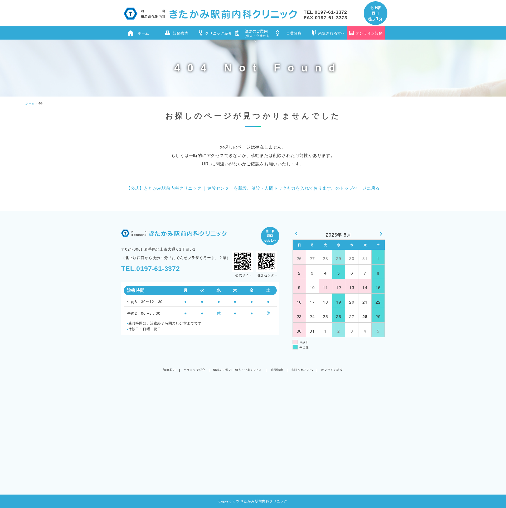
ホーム (143, 33)
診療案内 (181, 33)
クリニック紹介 (218, 33)
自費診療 (294, 33)
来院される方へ (331, 33)
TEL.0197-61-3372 (150, 268)
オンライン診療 (369, 33)
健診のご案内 (256, 34)
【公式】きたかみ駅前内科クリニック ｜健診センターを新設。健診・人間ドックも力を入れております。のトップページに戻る (253, 188)
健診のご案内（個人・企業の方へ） (238, 369)
